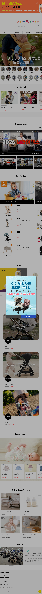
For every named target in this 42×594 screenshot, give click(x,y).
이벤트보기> (28, 316)
